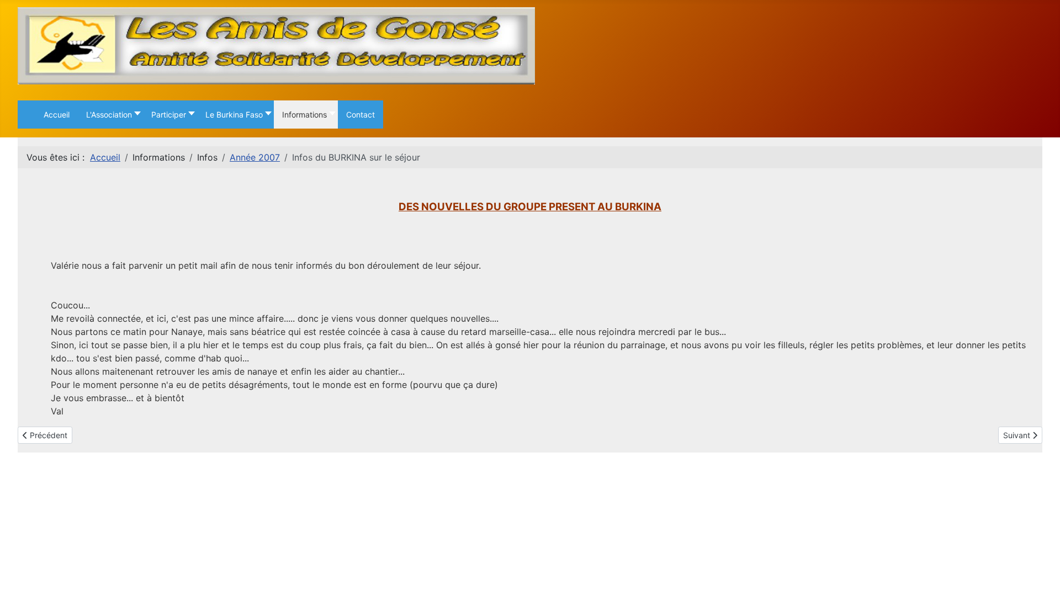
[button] (110, 114)
